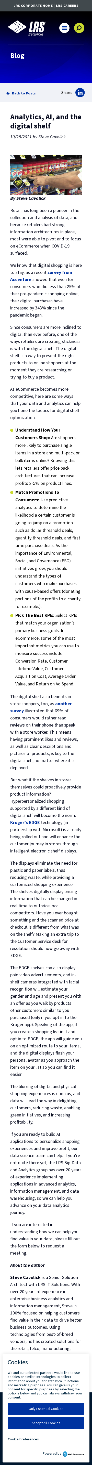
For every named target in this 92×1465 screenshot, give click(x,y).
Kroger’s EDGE (25, 822)
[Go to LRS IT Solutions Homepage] (27, 28)
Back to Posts (24, 93)
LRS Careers (67, 5)
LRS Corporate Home (33, 5)
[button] (64, 28)
